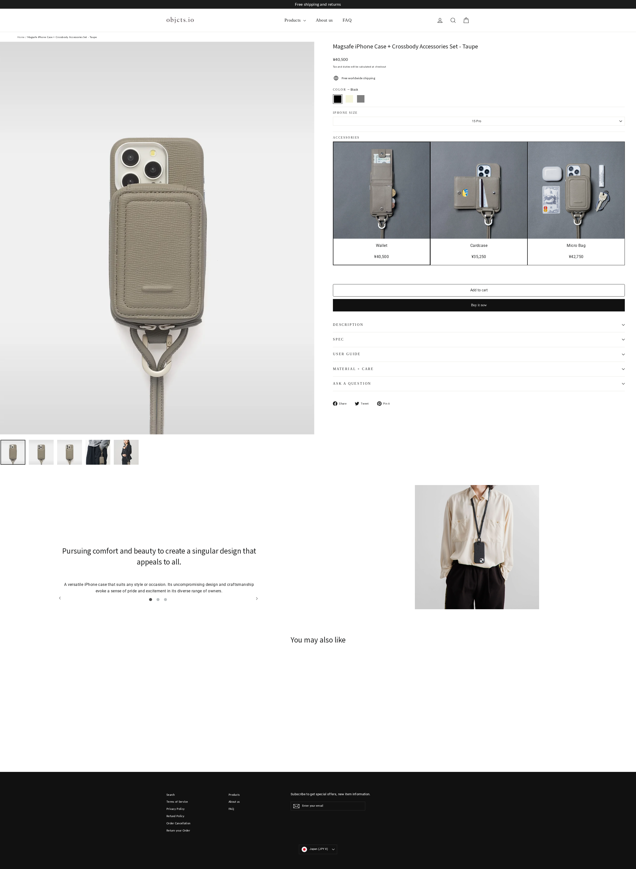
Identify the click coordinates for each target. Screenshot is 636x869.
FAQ (347, 20)
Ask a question (352, 383)
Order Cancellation (178, 823)
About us (324, 20)
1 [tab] (150, 599)
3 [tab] (165, 599)
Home (20, 37)
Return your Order (178, 830)
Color (345, 89)
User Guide (347, 354)
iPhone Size (345, 113)
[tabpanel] (159, 571)
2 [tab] (158, 599)
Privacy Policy (175, 809)
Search (170, 794)
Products (293, 20)
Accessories (346, 137)
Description (348, 325)
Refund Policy (175, 816)
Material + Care (353, 369)
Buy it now (479, 305)
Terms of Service (177, 801)
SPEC (338, 339)
